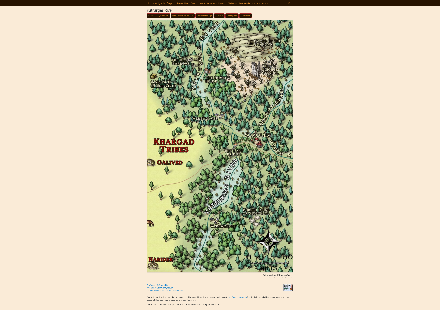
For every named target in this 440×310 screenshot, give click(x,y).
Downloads (244, 3)
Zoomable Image (204, 15)
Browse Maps (183, 3)
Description (232, 15)
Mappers (222, 3)
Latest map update (260, 3)
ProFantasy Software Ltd (157, 285)
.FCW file (219, 15)
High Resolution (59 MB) (182, 15)
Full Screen (245, 15)
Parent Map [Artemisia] (158, 15)
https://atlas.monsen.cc (237, 297)
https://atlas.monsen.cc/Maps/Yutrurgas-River (281, 278)
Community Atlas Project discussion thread (165, 290)
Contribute (212, 3)
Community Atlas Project (161, 3)
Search (194, 3)
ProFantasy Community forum (160, 288)
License (202, 3)
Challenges (233, 3)
